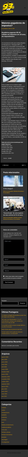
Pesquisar (4, 300)
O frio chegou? (8, 188)
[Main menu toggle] (25, 7)
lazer (3, 422)
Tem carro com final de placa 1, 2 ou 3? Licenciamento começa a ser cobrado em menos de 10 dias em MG (12, 321)
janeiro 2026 (5, 374)
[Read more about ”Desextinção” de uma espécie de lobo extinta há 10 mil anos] (14, 203)
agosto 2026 (5, 357)
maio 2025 (4, 394)
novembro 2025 (6, 379)
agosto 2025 (5, 386)
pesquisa (4, 437)
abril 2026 (4, 367)
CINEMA (4, 407)
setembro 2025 (5, 384)
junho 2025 (4, 391)
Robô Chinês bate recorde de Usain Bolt (12, 329)
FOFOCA (4, 420)
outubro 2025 (5, 381)
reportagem (5, 439)
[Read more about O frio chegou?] (13, 181)
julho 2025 (4, 389)
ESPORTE (4, 415)
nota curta (4, 429)
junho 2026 (4, 362)
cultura (3, 410)
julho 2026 (4, 359)
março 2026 (5, 369)
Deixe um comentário (8, 191)
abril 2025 (4, 396)
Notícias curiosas (6, 432)
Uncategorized (5, 442)
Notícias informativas (7, 434)
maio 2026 (4, 364)
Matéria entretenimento (7, 425)
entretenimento (5, 412)
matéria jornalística (6, 427)
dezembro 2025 (6, 376)
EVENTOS (4, 417)
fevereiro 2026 (5, 371)
